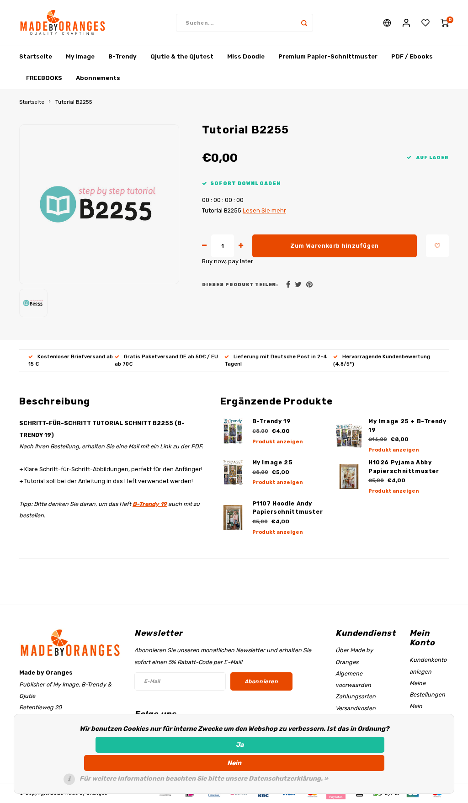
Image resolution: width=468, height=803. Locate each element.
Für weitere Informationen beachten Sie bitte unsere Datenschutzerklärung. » (204, 778)
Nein (234, 763)
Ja (240, 745)
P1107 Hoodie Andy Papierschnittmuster (287, 508)
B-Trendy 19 (150, 503)
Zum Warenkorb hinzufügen (334, 245)
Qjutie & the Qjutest (181, 56)
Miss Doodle (246, 56)
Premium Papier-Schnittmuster (328, 56)
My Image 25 (272, 462)
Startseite (35, 56)
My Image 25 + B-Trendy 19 (407, 425)
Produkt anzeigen (277, 442)
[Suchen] (304, 23)
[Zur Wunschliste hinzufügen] (437, 245)
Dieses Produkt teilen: (240, 284)
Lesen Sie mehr (264, 210)
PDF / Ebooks (412, 56)
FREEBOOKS (44, 77)
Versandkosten (355, 708)
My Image (80, 56)
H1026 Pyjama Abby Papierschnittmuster (403, 466)
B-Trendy (122, 56)
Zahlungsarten (355, 696)
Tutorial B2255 (73, 102)
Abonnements (98, 77)
